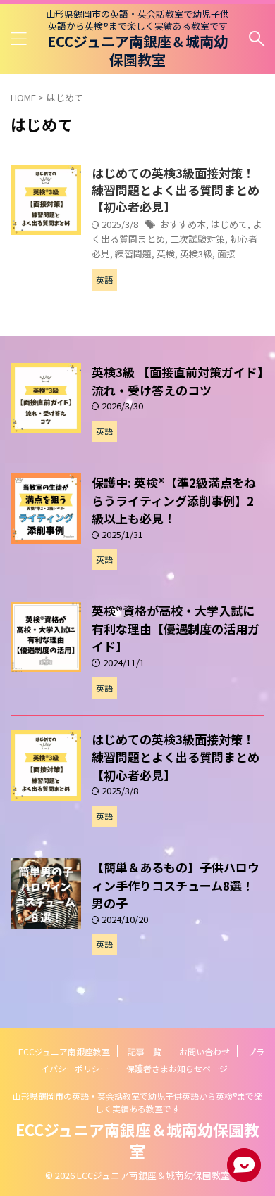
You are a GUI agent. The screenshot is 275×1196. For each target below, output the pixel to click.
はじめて (229, 224)
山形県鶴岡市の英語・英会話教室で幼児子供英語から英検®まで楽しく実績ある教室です (137, 1102)
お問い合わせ (204, 1051)
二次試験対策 (197, 239)
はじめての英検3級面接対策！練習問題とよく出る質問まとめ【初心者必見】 (175, 189)
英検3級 (196, 253)
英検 (166, 253)
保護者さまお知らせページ (177, 1068)
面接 (226, 253)
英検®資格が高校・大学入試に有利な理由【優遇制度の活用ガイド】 (175, 628)
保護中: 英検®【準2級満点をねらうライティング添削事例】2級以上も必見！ (174, 500)
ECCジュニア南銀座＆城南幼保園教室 (137, 50)
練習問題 (133, 253)
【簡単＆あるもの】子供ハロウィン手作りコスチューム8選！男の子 (175, 885)
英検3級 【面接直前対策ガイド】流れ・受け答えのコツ (178, 381)
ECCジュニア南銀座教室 (64, 1051)
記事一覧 (144, 1051)
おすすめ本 (183, 224)
